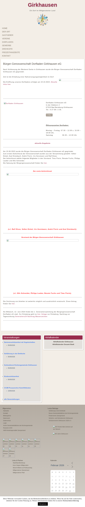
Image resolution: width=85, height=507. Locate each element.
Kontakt (6, 56)
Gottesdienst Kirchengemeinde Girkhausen (20, 365)
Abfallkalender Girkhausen (63, 342)
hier (45, 163)
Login (5, 423)
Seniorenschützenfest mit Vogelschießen (19, 342)
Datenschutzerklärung (71, 501)
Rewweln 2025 (7, 428)
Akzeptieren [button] (42, 504)
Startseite (6, 411)
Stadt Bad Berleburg (19, 463)
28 (70, 491)
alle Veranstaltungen (12, 399)
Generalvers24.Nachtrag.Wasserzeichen (31, 316)
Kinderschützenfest (11, 376)
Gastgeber (7, 35)
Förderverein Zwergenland (57, 415)
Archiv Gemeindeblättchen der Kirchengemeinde (18, 425)
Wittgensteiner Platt (18, 472)
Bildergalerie (7, 415)
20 (66, 487)
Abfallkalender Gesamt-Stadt (63, 344)
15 (73, 484)
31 (70, 477)
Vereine (6, 39)
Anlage (44, 314)
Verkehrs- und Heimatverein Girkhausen (61, 418)
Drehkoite (7, 49)
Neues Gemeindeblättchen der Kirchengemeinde (63, 413)
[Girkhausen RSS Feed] (81, 496)
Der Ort (6, 32)
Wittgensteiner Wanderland (21, 470)
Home (4, 28)
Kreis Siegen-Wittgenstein (20, 465)
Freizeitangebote (11, 52)
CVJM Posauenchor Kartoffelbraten (17, 388)
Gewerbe (6, 45)
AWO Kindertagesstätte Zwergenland (14, 430)
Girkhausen (42, 5)
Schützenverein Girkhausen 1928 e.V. (60, 420)
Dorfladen (7, 42)
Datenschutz (7, 420)
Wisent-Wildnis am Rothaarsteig (22, 468)
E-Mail (49, 115)
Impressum (6, 418)
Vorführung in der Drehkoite (14, 353)
